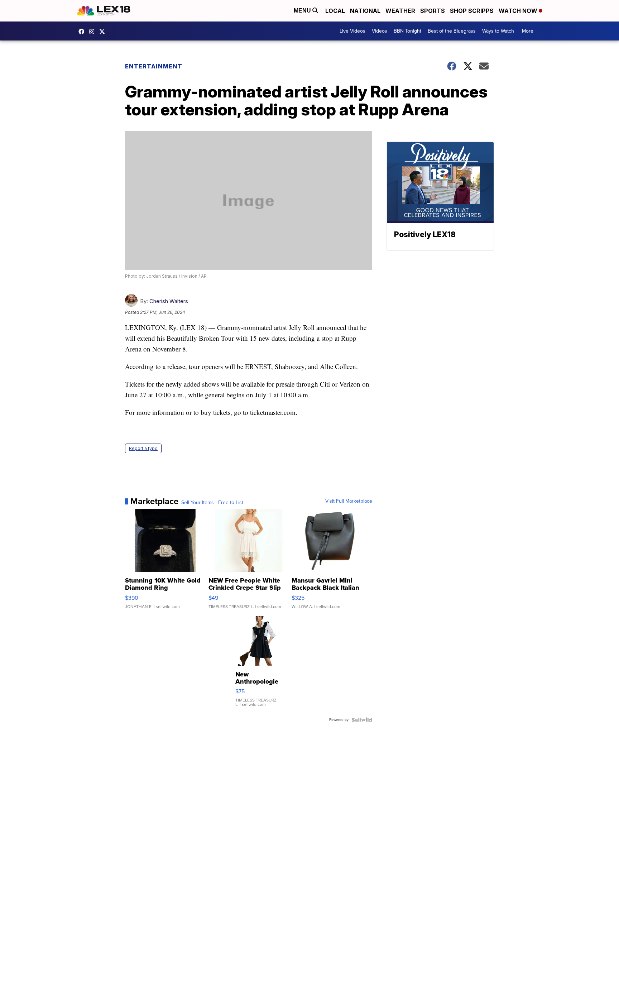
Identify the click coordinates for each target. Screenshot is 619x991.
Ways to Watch (498, 31)
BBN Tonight (407, 31)
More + (529, 31)
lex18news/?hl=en (93, 31)
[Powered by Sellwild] (361, 719)
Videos (379, 31)
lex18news (104, 31)
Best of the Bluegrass (452, 31)
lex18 (83, 31)
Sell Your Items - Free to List (212, 502)
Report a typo (143, 448)
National (365, 10)
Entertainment (153, 66)
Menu (303, 11)
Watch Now (519, 10)
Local (335, 10)
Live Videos (352, 31)
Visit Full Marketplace (348, 501)
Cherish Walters (168, 301)
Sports (432, 10)
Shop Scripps (472, 10)
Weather (400, 10)
